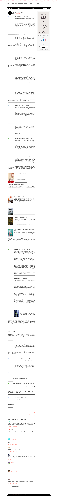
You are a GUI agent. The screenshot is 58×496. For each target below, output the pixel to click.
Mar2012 (10, 13)
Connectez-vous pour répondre (12, 426)
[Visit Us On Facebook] (41, 40)
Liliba (11, 429)
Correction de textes (33, 8)
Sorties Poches (18, 13)
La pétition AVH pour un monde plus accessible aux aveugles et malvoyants (20, 414)
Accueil (10, 8)
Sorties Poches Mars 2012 (18, 12)
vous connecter (14, 488)
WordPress (28, 494)
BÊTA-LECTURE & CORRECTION (24, 3)
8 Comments (33, 412)
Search (43, 47)
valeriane (12, 462)
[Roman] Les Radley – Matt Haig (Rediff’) (29, 415)
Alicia (11, 470)
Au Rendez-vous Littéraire (14, 438)
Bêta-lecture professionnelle (22, 8)
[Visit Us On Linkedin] (43, 40)
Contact (14, 8)
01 (9, 12)
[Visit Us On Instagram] (45, 40)
